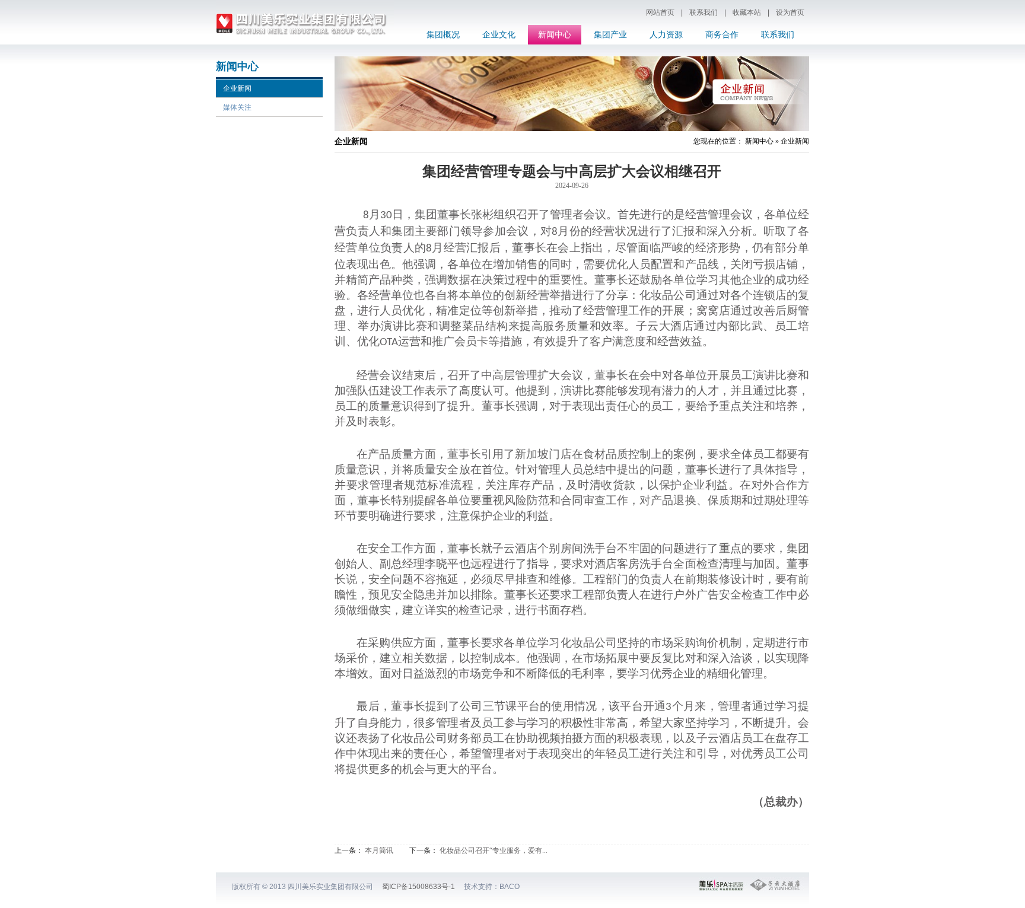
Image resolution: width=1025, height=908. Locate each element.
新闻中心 (554, 34)
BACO (509, 886)
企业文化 (498, 34)
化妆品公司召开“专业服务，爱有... (493, 850)
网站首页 (660, 12)
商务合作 (721, 34)
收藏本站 (747, 12)
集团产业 (610, 34)
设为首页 (790, 12)
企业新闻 (237, 88)
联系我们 (703, 12)
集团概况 (443, 34)
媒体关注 (237, 107)
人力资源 (666, 34)
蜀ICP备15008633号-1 (418, 886)
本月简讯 (379, 850)
